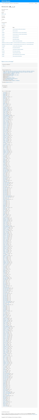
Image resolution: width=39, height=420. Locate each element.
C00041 (10, 75)
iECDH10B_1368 (6, 116)
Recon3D (4, 178)
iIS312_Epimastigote (6, 196)
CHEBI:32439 (13, 72)
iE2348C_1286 (5, 107)
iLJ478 (4, 163)
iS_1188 (4, 143)
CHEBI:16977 (20, 71)
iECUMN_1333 (5, 137)
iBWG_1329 (5, 103)
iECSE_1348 (5, 133)
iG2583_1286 (5, 140)
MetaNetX (7, 82)
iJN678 (4, 160)
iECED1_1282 (5, 118)
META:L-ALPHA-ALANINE (9, 79)
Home (3, 3)
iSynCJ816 (5, 189)
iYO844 (4, 167)
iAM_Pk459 (5, 194)
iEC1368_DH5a (5, 187)
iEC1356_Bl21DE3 (6, 182)
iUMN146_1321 (5, 151)
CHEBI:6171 (9, 73)
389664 (18, 74)
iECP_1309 (5, 130)
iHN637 (4, 164)
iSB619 (4, 95)
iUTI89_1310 (5, 153)
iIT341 (4, 101)
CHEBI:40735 (26, 72)
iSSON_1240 (5, 149)
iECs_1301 (5, 132)
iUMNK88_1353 (6, 152)
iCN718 (4, 186)
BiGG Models (6, 1)
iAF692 (4, 162)
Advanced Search (7, 3)
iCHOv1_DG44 (5, 180)
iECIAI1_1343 (5, 121)
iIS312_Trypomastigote (7, 195)
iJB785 (4, 176)
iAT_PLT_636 (5, 169)
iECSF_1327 (5, 134)
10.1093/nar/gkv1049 (34, 414)
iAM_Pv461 (5, 191)
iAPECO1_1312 (6, 96)
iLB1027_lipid (5, 177)
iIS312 (4, 198)
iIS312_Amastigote (6, 199)
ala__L (4, 65)
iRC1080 (4, 165)
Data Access (11, 3)
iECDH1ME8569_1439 (7, 115)
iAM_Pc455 (5, 193)
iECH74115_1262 (6, 119)
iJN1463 (4, 201)
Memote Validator (16, 3)
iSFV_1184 (5, 147)
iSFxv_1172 (5, 148)
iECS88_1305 (5, 131)
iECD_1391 (5, 113)
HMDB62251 (18, 80)
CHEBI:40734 (22, 72)
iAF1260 (4, 93)
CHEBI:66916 (13, 73)
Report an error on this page (7, 61)
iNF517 (4, 174)
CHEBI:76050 (17, 73)
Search (36, 3)
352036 (13, 74)
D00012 (8, 76)
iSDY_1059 (5, 146)
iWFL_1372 (5, 154)
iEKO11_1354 (5, 139)
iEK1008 (4, 179)
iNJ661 (4, 102)
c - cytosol (3, 23)
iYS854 (4, 181)
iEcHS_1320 (5, 120)
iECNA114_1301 (6, 123)
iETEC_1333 (4, 14)
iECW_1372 (5, 138)
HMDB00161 (14, 80)
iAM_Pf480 (5, 190)
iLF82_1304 (5, 141)
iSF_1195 (5, 99)
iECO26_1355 (5, 127)
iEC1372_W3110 (6, 185)
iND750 (4, 97)
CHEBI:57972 (5, 73)
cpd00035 (9, 77)
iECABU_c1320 (5, 110)
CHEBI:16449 (16, 71)
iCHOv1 (4, 172)
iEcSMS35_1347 (6, 135)
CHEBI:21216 (24, 71)
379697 (15, 74)
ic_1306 (4, 106)
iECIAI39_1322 (5, 122)
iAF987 (4, 159)
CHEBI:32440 (18, 72)
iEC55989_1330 (6, 109)
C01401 (12, 75)
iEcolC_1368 (5, 129)
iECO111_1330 (5, 125)
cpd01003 (13, 77)
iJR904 (4, 156)
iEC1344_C (5, 188)
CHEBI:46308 (30, 72)
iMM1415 (4, 161)
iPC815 (4, 98)
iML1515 (4, 175)
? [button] (13, 61)
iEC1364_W (5, 184)
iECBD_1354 (5, 112)
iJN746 (4, 100)
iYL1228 (4, 157)
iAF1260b (5, 171)
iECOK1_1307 (5, 128)
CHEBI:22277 (28, 71)
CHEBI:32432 (9, 72)
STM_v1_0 (5, 158)
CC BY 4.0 (10, 82)
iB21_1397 (5, 105)
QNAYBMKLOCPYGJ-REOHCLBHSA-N (12, 78)
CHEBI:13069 (7, 71)
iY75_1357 (5, 166)
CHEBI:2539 (32, 71)
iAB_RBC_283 (5, 170)
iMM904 (4, 94)
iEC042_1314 (5, 108)
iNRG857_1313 (5, 142)
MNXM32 (12, 73)
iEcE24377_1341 (6, 117)
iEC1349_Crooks (6, 183)
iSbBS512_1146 (6, 144)
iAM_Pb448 (5, 192)
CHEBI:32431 (5, 72)
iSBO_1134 (5, 145)
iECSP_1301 (5, 136)
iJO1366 (4, 92)
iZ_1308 (4, 155)
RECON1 (4, 168)
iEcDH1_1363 (5, 114)
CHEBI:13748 (12, 71)
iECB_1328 (5, 111)
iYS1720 (4, 202)
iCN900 (4, 200)
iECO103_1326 (5, 124)
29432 (10, 74)
